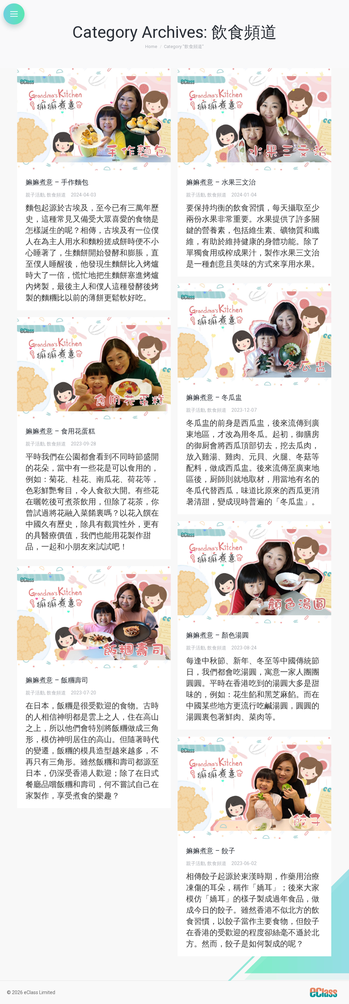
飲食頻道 (56, 195)
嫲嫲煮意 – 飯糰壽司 (57, 680)
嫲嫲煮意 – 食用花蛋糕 (60, 431)
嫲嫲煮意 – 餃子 (210, 851)
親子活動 (35, 195)
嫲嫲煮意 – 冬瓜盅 (214, 397)
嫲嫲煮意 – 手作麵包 (57, 182)
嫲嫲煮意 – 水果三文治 (221, 182)
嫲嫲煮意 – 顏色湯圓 (217, 635)
